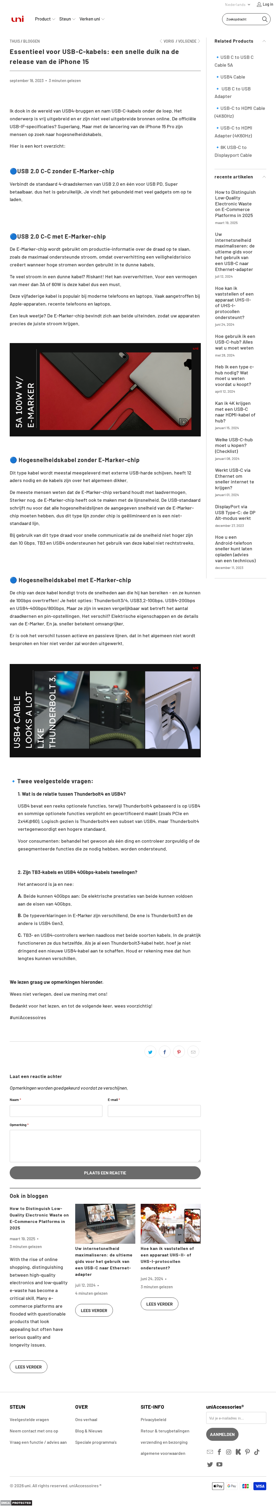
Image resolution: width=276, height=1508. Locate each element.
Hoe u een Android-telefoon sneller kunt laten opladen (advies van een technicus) (235, 548)
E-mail (114, 1099)
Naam (15, 1099)
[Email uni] (210, 1452)
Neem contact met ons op (34, 1430)
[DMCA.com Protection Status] (16, 1504)
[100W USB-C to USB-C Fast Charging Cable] (105, 435)
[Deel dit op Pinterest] (179, 1052)
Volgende (187, 41)
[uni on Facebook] (220, 1452)
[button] (237, 4)
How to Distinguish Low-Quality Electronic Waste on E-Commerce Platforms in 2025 (235, 203)
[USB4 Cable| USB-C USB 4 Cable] (105, 754)
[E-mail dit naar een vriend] (193, 1052)
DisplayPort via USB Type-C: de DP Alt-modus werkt (235, 512)
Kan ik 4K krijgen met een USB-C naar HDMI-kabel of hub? (235, 411)
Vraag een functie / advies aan (38, 1442)
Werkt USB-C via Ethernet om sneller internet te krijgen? (234, 478)
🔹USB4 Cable (230, 77)
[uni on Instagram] (229, 1452)
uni (27, 1485)
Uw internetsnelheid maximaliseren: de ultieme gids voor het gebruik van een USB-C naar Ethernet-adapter (104, 1261)
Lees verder (28, 1366)
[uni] (17, 19)
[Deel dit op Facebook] (165, 1052)
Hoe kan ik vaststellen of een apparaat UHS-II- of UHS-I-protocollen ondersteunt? (234, 302)
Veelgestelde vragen (29, 1419)
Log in (268, 4)
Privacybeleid (153, 1419)
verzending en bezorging (164, 1442)
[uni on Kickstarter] (238, 1452)
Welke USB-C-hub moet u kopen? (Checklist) (234, 445)
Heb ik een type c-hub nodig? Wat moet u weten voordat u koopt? (234, 375)
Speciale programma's (96, 1442)
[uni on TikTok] (257, 1452)
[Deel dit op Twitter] (150, 1052)
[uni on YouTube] (220, 1464)
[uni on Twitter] (210, 1464)
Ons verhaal (86, 1419)
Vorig (169, 41)
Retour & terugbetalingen (165, 1430)
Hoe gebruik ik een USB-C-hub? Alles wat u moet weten (235, 342)
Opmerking (19, 1125)
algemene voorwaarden (163, 1453)
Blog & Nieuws (88, 1430)
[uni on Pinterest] (248, 1452)
